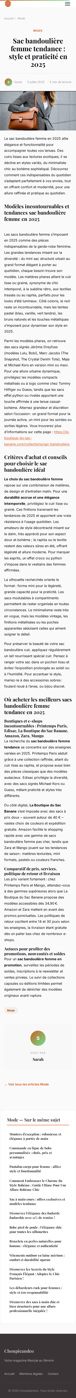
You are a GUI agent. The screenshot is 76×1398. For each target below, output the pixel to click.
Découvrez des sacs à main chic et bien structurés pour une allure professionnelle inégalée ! (34, 1306)
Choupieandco (19, 1351)
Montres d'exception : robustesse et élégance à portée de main (35, 1136)
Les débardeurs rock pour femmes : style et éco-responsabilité (36, 1290)
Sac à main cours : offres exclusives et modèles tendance (37, 1201)
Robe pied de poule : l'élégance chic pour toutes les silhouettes (36, 1229)
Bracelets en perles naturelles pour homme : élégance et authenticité (35, 1243)
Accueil (9, 18)
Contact (53, 1373)
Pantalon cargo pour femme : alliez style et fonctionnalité (35, 1168)
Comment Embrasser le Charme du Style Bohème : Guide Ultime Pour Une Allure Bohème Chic (38, 1185)
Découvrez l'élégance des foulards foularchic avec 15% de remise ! (35, 1215)
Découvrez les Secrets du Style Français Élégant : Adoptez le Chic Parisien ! (35, 1273)
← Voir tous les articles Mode (26, 1084)
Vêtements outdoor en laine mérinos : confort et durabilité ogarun (37, 1257)
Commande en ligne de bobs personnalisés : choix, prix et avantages (31, 1152)
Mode (21, 18)
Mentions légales (31, 1373)
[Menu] (67, 3)
